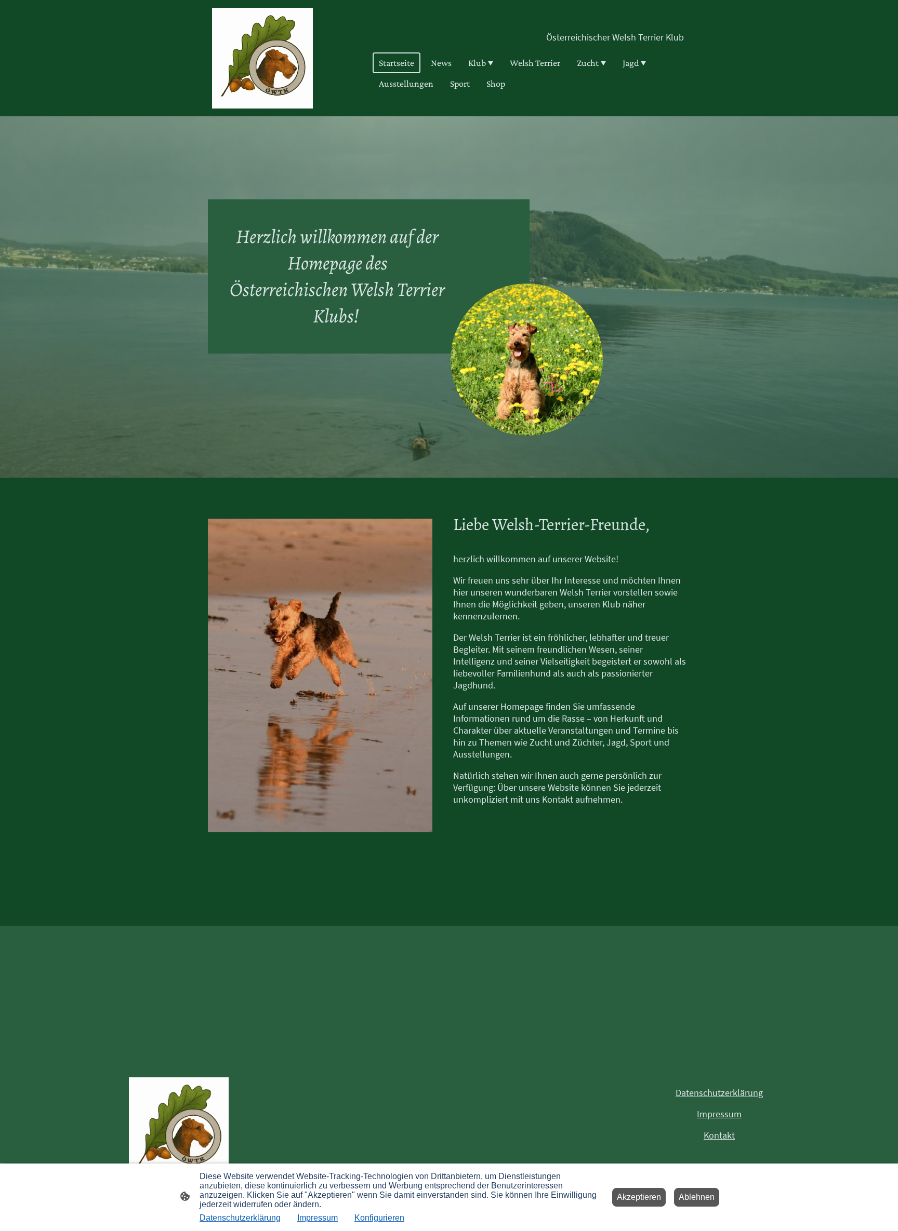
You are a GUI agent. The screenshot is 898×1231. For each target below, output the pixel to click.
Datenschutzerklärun (717, 1093)
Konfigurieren (379, 1217)
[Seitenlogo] (262, 58)
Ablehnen (697, 1197)
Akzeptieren (639, 1197)
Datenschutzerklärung (240, 1217)
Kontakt (719, 1135)
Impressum (719, 1114)
